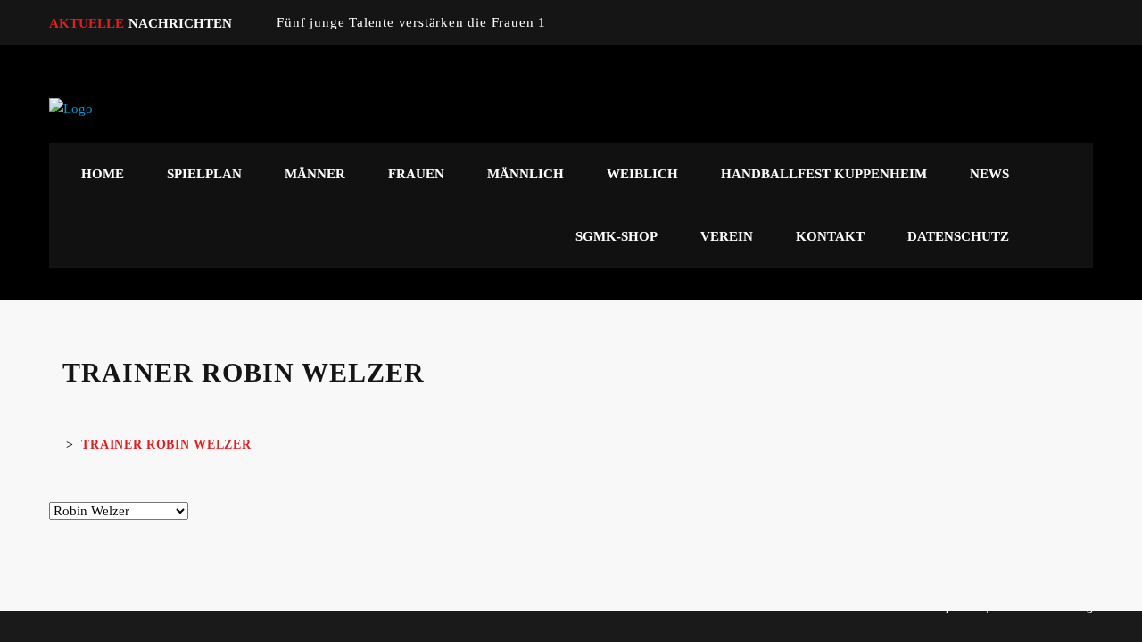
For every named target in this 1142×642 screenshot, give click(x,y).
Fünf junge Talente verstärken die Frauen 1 (411, 22)
